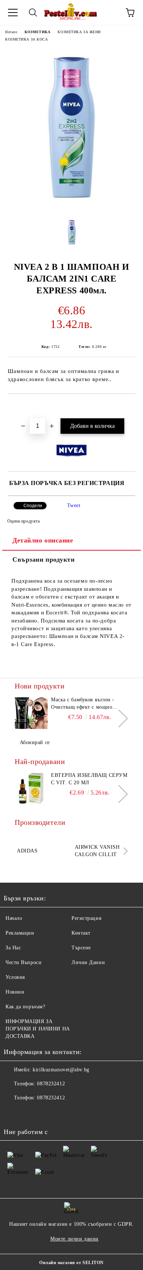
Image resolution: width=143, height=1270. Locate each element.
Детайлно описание (42, 540)
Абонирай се (35, 742)
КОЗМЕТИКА (37, 32)
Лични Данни (88, 962)
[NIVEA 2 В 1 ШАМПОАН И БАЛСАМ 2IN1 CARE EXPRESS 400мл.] (71, 207)
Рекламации (20, 933)
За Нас (13, 947)
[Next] (119, 718)
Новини (15, 992)
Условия (15, 977)
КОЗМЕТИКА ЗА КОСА (26, 39)
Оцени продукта (23, 521)
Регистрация (86, 918)
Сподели (32, 505)
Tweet (74, 505)
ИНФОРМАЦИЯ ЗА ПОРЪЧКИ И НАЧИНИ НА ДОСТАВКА (38, 1029)
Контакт (81, 933)
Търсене (81, 947)
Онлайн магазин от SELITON (71, 1262)
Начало (11, 32)
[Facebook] (13, 1113)
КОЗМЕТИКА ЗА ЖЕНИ (79, 32)
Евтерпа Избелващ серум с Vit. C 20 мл (89, 778)
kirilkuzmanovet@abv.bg (61, 1069)
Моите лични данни (74, 1239)
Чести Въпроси (23, 962)
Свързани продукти (43, 559)
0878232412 (51, 1083)
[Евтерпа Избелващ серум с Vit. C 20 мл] (31, 788)
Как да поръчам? (25, 1006)
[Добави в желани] (130, 406)
